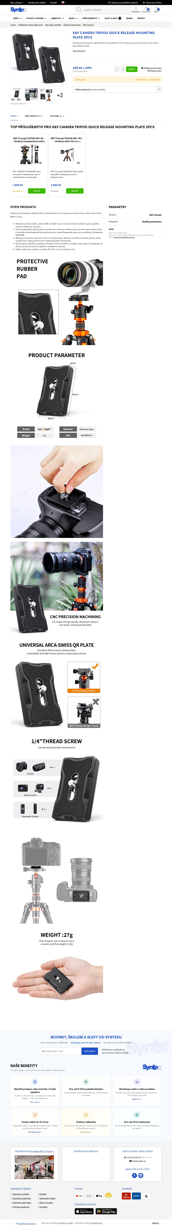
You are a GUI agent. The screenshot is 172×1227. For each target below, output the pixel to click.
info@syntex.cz (139, 1161)
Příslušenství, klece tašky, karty (30, 24)
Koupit (132, 69)
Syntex (13, 24)
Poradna (43, 1206)
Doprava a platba (20, 1194)
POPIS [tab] (13, 116)
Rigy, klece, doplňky (53, 24)
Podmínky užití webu (21, 1202)
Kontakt (53, 2)
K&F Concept (88, 24)
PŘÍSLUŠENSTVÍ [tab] (32, 116)
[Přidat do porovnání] (40, 162)
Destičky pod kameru (72, 24)
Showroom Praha (47, 1198)
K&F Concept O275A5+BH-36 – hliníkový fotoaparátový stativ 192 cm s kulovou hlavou (29, 140)
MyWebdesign (95, 1222)
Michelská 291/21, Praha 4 (41, 1151)
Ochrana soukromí (20, 1206)
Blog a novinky (46, 1202)
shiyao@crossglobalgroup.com (124, 237)
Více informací (79, 50)
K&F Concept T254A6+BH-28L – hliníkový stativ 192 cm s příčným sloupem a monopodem (67, 140)
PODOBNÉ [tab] (55, 116)
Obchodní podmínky (21, 1198)
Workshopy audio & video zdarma (85, 1042)
